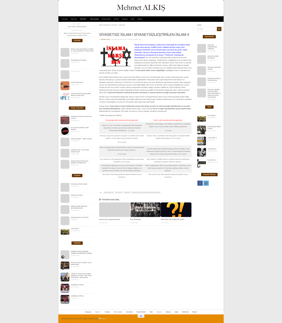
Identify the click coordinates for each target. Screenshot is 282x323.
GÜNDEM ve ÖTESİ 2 (77, 285)
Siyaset (114, 25)
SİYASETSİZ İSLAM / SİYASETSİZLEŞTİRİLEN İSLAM (146, 192)
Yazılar (97, 312)
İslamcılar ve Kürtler (77, 195)
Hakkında (74, 19)
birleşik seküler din (108, 192)
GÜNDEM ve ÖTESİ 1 (77, 296)
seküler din (127, 192)
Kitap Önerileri (106, 19)
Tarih (151, 312)
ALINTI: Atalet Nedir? (77, 82)
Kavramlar (129, 312)
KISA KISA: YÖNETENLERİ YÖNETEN (212, 47)
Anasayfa (65, 19)
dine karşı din (118, 192)
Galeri (132, 19)
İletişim (139, 19)
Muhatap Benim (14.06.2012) (79, 217)
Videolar (168, 312)
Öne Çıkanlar (94, 19)
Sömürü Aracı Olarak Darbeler (109, 219)
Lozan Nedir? (75, 228)
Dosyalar (125, 19)
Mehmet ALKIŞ (105, 39)
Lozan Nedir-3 (212, 149)
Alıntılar (116, 19)
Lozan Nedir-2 (212, 160)
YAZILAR (83, 19)
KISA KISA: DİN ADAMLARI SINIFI (172, 219)
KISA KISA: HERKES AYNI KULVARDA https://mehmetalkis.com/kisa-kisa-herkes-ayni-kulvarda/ (214, 93)
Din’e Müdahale (135, 219)
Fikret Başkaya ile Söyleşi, (79, 60)
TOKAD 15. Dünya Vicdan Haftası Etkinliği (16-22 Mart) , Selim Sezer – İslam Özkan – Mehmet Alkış (82, 275)
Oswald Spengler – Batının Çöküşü (81, 139)
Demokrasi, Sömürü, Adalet (79, 184)
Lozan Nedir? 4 (212, 138)
